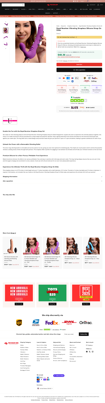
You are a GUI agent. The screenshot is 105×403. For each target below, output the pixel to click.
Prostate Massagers (25, 365)
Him (76, 9)
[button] (68, 78)
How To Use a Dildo (42, 347)
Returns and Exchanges (59, 349)
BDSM (58, 9)
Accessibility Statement (76, 356)
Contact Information (35, 400)
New (90, 9)
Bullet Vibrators (24, 359)
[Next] (6, 48)
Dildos (23, 9)
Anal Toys (32, 9)
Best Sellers (84, 9)
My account (73, 361)
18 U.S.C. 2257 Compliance (60, 360)
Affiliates (72, 349)
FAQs (71, 354)
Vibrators (41, 9)
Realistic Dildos (24, 347)
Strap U (58, 33)
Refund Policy (52, 400)
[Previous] (6, 22)
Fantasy (7, 9)
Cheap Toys (52, 304)
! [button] (76, 37)
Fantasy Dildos (24, 349)
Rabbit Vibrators (24, 354)
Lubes (65, 9)
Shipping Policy (60, 400)
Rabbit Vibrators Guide (43, 354)
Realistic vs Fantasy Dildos (44, 349)
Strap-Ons (50, 9)
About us (72, 345)
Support (55, 13)
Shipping (65, 61)
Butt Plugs (23, 363)
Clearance (97, 9)
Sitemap (72, 359)
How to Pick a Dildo (42, 345)
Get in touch (73, 347)
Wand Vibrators (24, 356)
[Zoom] (31, 42)
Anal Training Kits (24, 368)
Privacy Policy (57, 352)
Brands (48, 13)
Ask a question (8, 181)
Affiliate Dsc (73, 352)
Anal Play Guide (41, 352)
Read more (83, 47)
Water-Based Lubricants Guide (43, 359)
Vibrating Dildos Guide (43, 356)
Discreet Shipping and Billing (59, 355)
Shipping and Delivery (59, 345)
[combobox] (13, 4)
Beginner (16, 9)
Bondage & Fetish (25, 370)
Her (70, 9)
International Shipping (59, 347)
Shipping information (10, 176)
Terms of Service (57, 358)
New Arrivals (19, 304)
